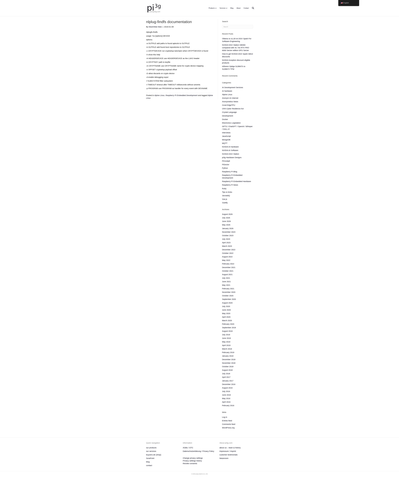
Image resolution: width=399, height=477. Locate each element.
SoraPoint (150, 458)
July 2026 (226, 218)
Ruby (224, 189)
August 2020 (227, 303)
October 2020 (227, 296)
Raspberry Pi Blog (229, 172)
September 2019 (229, 328)
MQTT (224, 143)
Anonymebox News (230, 102)
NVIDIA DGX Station (230, 154)
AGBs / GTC (188, 448)
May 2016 (226, 398)
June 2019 (226, 338)
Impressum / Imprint (227, 451)
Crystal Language (229, 112)
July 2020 (226, 306)
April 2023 (226, 243)
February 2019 (228, 352)
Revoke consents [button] (190, 463)
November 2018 (228, 363)
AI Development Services (232, 87)
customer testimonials (228, 455)
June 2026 (226, 221)
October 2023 (227, 235)
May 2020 (226, 313)
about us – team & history (230, 448)
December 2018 (228, 359)
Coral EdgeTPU (228, 105)
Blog (231, 8)
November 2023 (228, 232)
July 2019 (226, 335)
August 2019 (227, 331)
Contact (246, 8)
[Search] (251, 8)
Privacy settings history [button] (192, 461)
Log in (224, 417)
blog (148, 462)
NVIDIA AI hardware (230, 147)
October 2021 (227, 271)
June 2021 (226, 282)
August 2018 (227, 370)
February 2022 (228, 264)
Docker (225, 119)
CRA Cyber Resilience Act (233, 109)
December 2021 (228, 267)
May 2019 (226, 342)
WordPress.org (228, 428)
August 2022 (227, 257)
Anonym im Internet (230, 98)
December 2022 (228, 250)
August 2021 (227, 274)
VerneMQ (226, 196)
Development (227, 116)
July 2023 (226, 239)
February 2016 (228, 405)
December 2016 (228, 384)
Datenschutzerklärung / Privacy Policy (198, 451)
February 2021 (228, 289)
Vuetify (225, 203)
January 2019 (227, 356)
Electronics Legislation (231, 123)
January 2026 (227, 228)
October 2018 (227, 367)
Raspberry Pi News (230, 185)
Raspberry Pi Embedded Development (181, 95)
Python (225, 168)
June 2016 (226, 395)
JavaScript (226, 136)
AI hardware (227, 91)
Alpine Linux (159, 95)
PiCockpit (226, 161)
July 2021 (226, 278)
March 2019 (227, 349)
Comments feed (228, 424)
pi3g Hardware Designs (231, 157)
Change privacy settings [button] (193, 458)
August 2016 (227, 388)
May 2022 (226, 260)
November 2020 (228, 292)
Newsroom (223, 458)
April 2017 (226, 377)
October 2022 (227, 253)
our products (151, 448)
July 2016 (226, 391)
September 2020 (229, 299)
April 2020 (226, 317)
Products (212, 8)
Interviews (226, 133)
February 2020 (228, 324)
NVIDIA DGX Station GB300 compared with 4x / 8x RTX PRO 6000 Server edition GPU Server (235, 47)
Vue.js (224, 199)
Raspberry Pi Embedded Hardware (236, 181)
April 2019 (226, 345)
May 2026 (226, 225)
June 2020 (226, 310)
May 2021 (226, 285)
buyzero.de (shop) (153, 455)
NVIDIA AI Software (230, 150)
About (238, 8)
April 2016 (226, 402)
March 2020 (227, 320)
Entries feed (227, 421)
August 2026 (227, 214)
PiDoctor (225, 165)
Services (223, 8)
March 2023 (227, 246)
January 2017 (227, 381)
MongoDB (226, 140)
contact (149, 465)
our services (151, 451)
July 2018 (226, 374)
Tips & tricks (227, 192)
